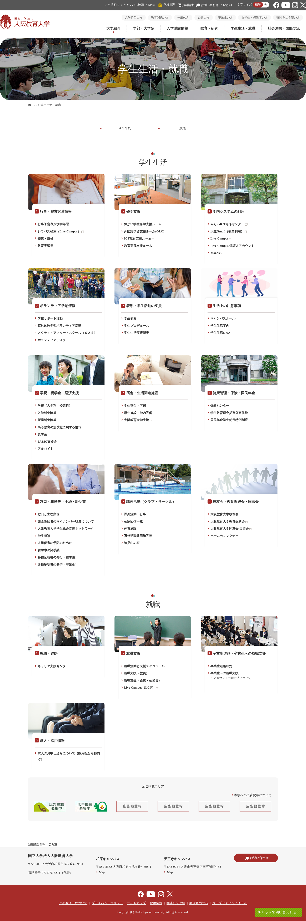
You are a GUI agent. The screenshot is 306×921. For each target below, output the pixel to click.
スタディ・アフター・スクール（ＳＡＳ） (67, 332)
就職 (182, 128)
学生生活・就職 (243, 28)
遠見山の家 (132, 543)
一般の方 (183, 17)
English (227, 4)
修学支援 (133, 211)
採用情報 (156, 903)
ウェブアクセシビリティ (229, 903)
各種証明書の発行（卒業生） (58, 564)
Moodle (215, 252)
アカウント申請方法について (232, 678)
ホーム (32, 105)
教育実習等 (45, 245)
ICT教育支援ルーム (138, 238)
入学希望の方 (133, 17)
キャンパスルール (222, 318)
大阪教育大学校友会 (224, 514)
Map (102, 872)
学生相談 (44, 535)
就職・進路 (49, 653)
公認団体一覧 (133, 521)
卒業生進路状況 (221, 666)
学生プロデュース (136, 325)
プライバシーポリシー (107, 903)
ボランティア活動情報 (57, 306)
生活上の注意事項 (227, 306)
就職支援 (133, 653)
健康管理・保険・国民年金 (234, 393)
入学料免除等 (47, 413)
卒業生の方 (225, 17)
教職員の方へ (198, 903)
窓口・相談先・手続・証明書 (63, 502)
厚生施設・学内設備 (138, 413)
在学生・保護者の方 (254, 17)
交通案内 (113, 4)
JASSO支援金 (47, 441)
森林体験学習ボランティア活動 (59, 325)
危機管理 (169, 4)
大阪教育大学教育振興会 (227, 521)
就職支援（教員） (136, 673)
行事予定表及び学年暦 (53, 224)
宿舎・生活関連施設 (142, 393)
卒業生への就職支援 (224, 673)
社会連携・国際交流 (284, 28)
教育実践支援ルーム (138, 245)
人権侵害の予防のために (55, 543)
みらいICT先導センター (227, 224)
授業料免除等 (47, 420)
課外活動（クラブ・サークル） (151, 502)
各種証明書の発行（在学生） (58, 557)
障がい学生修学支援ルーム (143, 224)
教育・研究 (209, 28)
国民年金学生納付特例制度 (229, 420)
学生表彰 (130, 318)
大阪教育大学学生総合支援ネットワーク (66, 528)
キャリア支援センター (53, 666)
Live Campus (219, 238)
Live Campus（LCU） (139, 687)
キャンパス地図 (133, 4)
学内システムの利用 (229, 211)
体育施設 (130, 528)
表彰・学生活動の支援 (144, 306)
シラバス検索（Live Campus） (59, 231)
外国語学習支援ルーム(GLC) (144, 231)
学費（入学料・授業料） (55, 405)
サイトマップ (136, 903)
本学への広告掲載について (253, 795)
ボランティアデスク (52, 340)
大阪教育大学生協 (136, 420)
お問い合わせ (209, 5)
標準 (258, 4)
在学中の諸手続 (49, 550)
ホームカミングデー (224, 535)
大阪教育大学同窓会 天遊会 (229, 528)
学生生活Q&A (220, 332)
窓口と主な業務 (49, 514)
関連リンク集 (176, 903)
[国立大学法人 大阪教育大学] (25, 28)
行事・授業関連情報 (56, 211)
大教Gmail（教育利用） (227, 231)
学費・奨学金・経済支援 (59, 393)
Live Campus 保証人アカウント (232, 245)
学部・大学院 (143, 28)
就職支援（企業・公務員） (143, 680)
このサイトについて (73, 903)
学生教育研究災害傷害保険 (229, 413)
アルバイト (45, 448)
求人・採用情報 (52, 741)
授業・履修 (45, 238)
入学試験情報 (177, 28)
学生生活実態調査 (136, 332)
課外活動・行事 (135, 514)
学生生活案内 (219, 325)
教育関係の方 (160, 17)
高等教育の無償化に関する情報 (59, 427)
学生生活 (124, 128)
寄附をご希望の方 (288, 17)
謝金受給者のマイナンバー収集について (66, 521)
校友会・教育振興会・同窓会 (236, 502)
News (151, 4)
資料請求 (188, 5)
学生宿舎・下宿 (135, 405)
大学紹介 (113, 28)
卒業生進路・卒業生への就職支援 (239, 653)
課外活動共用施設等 (138, 535)
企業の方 (203, 17)
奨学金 (42, 434)
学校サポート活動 (50, 318)
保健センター (219, 405)
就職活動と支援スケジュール (144, 666)
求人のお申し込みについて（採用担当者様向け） (69, 756)
